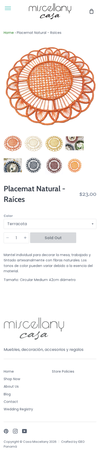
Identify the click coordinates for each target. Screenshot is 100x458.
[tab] (13, 143)
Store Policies (63, 371)
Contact (11, 401)
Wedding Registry (18, 409)
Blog (7, 394)
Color (8, 216)
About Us (11, 386)
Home (9, 32)
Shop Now (12, 379)
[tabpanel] (50, 85)
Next (94, 102)
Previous (5, 102)
